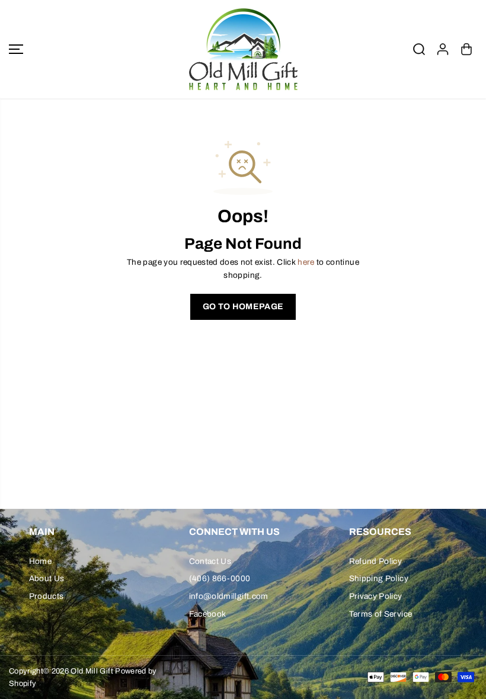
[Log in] (442, 49)
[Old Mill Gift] (243, 49)
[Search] (419, 49)
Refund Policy (375, 561)
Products (46, 596)
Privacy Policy (375, 596)
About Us (47, 578)
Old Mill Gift (92, 671)
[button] (16, 49)
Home (40, 561)
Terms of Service (380, 614)
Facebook (207, 614)
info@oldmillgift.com (228, 596)
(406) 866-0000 (220, 578)
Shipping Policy (378, 578)
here (306, 262)
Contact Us (210, 561)
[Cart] (466, 49)
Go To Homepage (243, 306)
